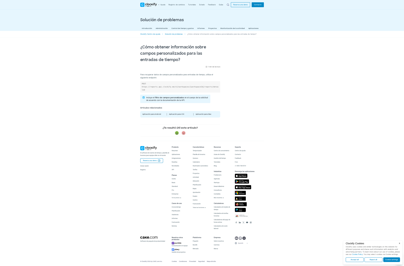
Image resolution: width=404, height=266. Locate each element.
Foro (236, 162)
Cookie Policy (357, 254)
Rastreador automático (200, 166)
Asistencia (175, 214)
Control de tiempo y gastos (182, 28)
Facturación (176, 222)
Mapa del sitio (211, 261)
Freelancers (217, 175)
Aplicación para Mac (203, 114)
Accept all (355, 260)
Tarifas (195, 169)
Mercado (196, 248)
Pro (173, 190)
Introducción (147, 28)
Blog (215, 166)
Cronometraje (176, 207)
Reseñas (174, 162)
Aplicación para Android (151, 114)
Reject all (373, 260)
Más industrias (218, 197)
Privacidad (192, 261)
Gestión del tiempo (220, 158)
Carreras (216, 245)
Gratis (174, 179)
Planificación (176, 211)
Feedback (212, 5)
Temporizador (197, 150)
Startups (216, 182)
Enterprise (175, 194)
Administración (162, 28)
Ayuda (162, 5)
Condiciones (183, 261)
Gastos (195, 200)
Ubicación (196, 181)
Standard (175, 186)
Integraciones (176, 158)
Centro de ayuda (240, 150)
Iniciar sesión (144, 166)
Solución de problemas (174, 34)
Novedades (175, 166)
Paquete (195, 241)
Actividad (196, 177)
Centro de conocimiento (221, 150)
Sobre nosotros (219, 241)
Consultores (218, 190)
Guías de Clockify (219, 154)
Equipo (195, 196)
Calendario (196, 162)
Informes (201, 28)
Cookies (174, 261)
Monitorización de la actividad (232, 28)
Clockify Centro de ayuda (150, 34)
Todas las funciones (198, 207)
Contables (217, 194)
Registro (143, 170)
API (173, 169)
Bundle (195, 245)
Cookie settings (391, 260)
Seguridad (201, 261)
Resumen (175, 150)
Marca (216, 248)
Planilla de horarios (199, 154)
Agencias (217, 179)
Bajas (194, 188)
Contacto (258, 5)
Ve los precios (176, 197)
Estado (202, 5)
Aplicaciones (253, 28)
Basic (173, 182)
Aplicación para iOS (176, 114)
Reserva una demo (240, 5)
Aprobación (196, 192)
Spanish (240, 243)
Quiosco (195, 158)
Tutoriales (192, 5)
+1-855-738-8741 (240, 166)
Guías (221, 5)
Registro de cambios (176, 5)
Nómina (174, 226)
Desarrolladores (219, 186)
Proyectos (212, 28)
